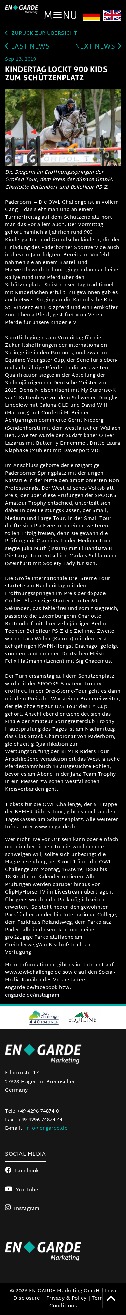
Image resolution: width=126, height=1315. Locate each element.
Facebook (27, 1171)
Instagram (27, 1208)
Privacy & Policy (66, 1298)
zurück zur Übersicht (43, 33)
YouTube (27, 1190)
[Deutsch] (91, 16)
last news (29, 47)
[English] (112, 16)
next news (96, 47)
